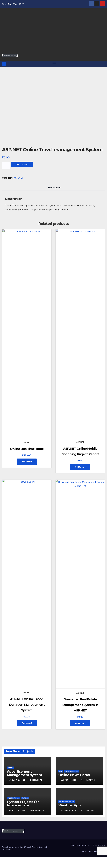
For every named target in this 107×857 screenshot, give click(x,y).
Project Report (71, 771)
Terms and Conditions (80, 845)
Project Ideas (14, 798)
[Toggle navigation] (54, 64)
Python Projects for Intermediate (23, 803)
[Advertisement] (53, 32)
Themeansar (7, 849)
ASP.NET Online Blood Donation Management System (27, 704)
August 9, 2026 (68, 810)
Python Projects (66, 801)
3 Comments (36, 780)
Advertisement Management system (24, 773)
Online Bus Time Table (27, 449)
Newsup (42, 847)
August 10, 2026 (17, 810)
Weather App (69, 805)
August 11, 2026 (69, 780)
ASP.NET (18, 177)
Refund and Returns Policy (93, 851)
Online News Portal (74, 775)
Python (25, 798)
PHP (60, 771)
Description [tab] (54, 187)
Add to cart (22, 164)
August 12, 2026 (17, 780)
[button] (103, 63)
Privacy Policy (99, 845)
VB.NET (10, 768)
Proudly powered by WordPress (16, 847)
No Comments (88, 780)
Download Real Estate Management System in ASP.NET (80, 704)
